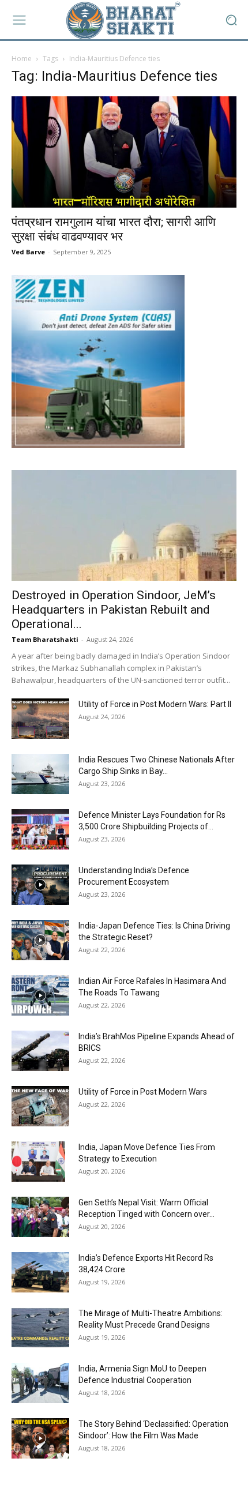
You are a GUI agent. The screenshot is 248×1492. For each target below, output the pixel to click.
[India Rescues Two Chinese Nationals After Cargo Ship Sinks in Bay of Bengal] (40, 774)
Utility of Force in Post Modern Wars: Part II (154, 704)
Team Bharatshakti (45, 639)
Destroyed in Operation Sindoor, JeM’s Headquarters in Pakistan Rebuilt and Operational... (114, 609)
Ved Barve (28, 251)
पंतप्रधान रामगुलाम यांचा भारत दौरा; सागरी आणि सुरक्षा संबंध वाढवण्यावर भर (114, 229)
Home (22, 58)
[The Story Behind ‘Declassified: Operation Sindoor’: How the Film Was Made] (40, 1438)
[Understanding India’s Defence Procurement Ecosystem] (40, 885)
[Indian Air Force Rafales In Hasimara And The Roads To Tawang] (40, 995)
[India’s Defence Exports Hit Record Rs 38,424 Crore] (40, 1272)
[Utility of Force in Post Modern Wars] (40, 1106)
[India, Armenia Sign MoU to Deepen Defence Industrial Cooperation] (40, 1383)
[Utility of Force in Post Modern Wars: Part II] (40, 718)
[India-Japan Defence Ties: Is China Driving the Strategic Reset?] (40, 940)
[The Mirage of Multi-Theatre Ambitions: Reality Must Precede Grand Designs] (40, 1327)
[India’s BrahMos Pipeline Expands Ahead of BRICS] (40, 1051)
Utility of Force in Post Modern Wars (142, 1091)
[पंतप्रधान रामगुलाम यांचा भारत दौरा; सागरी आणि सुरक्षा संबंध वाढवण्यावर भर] (124, 152)
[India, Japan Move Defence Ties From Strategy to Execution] (38, 1161)
